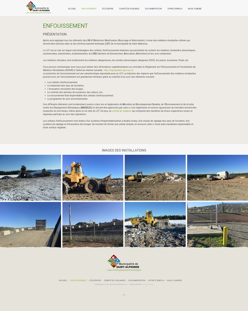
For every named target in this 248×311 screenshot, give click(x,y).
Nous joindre (195, 8)
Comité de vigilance (129, 8)
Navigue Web (147, 284)
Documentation (153, 8)
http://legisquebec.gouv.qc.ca (118, 70)
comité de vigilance (121, 111)
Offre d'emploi (174, 8)
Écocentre (107, 8)
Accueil (72, 8)
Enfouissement (89, 8)
